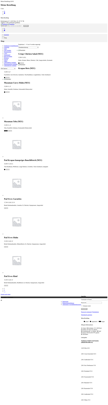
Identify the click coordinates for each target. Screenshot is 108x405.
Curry (5, 53)
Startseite (6, 34)
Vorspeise (6, 47)
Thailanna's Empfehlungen (11, 46)
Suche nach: (4, 26)
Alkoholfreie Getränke (10, 62)
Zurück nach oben (5, 294)
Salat (5, 49)
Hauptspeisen (7, 52)
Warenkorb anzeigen (86, 315)
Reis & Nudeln (8, 56)
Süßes (5, 61)
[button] (1, 300)
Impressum (65, 301)
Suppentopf (7, 55)
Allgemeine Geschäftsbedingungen (71, 304)
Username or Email (86, 299)
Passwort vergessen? (86, 312)
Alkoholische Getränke (10, 65)
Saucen (6, 59)
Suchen (26, 26)
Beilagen (6, 58)
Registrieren (95, 312)
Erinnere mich (87, 306)
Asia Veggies (7, 50)
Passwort (83, 302)
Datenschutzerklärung (68, 303)
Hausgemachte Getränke (10, 64)
